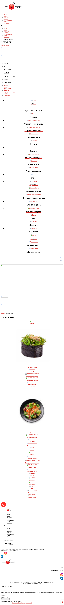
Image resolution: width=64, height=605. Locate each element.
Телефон (3, 597)
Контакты (6, 23)
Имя (2, 595)
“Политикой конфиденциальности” (22, 603)
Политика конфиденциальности (36, 549)
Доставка (6, 17)
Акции (5, 16)
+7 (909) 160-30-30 (6, 45)
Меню (5, 14)
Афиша (6, 19)
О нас (5, 21)
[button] (32, 26)
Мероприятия (8, 20)
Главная (3, 313)
